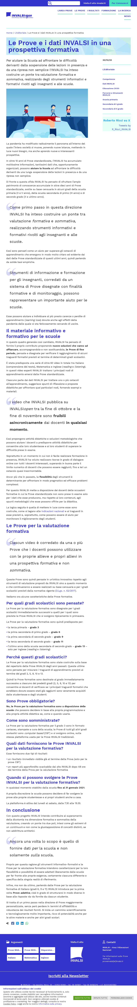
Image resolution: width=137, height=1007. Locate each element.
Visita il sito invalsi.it (94, 3)
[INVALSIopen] (19, 15)
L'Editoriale (20, 33)
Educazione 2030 (111, 88)
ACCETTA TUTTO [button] (82, 998)
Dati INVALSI (109, 84)
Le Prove (80, 10)
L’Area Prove (65, 10)
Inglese (45, 958)
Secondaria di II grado (113, 109)
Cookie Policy (9, 1004)
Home (9, 33)
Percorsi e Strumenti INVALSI (113, 94)
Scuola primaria (110, 99)
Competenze (109, 79)
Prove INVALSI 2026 (15, 950)
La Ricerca (124, 10)
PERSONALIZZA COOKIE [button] (121, 998)
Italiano (12, 958)
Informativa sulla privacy (50, 1004)
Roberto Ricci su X (116, 120)
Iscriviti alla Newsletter (68, 976)
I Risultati (93, 10)
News (127, 16)
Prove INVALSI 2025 (31, 950)
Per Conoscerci (120, 3)
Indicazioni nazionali (52, 511)
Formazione (109, 10)
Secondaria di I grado (113, 104)
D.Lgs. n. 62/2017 (65, 590)
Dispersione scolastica (48, 950)
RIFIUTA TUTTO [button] (100, 998)
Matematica (30, 958)
